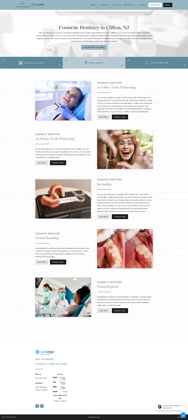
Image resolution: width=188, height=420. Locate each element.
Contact (142, 5)
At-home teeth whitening (43, 149)
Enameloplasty (102, 297)
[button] (93, 5)
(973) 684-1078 (41, 378)
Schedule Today (120, 117)
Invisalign (117, 5)
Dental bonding (40, 248)
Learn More (104, 117)
